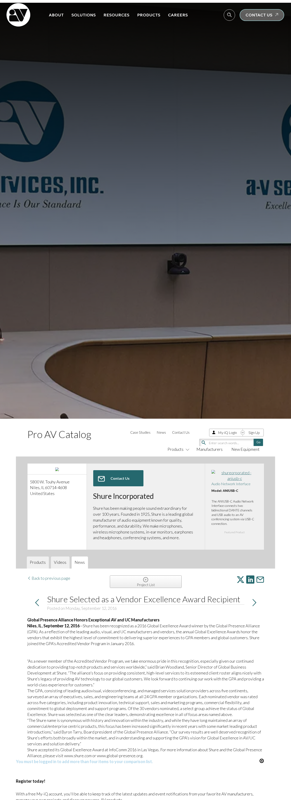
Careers (178, 15)
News (161, 432)
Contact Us (181, 432)
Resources (116, 15)
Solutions (83, 15)
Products (148, 15)
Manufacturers (209, 449)
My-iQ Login (227, 432)
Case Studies (140, 432)
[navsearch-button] (229, 15)
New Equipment (245, 449)
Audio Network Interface (231, 484)
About (56, 15)
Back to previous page (50, 578)
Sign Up (254, 432)
